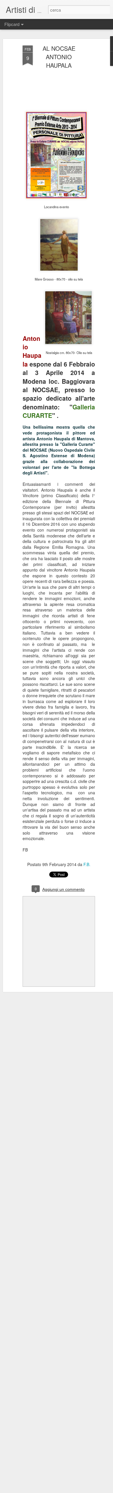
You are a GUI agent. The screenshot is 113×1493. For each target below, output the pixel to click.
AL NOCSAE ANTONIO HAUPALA (59, 56)
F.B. (86, 864)
